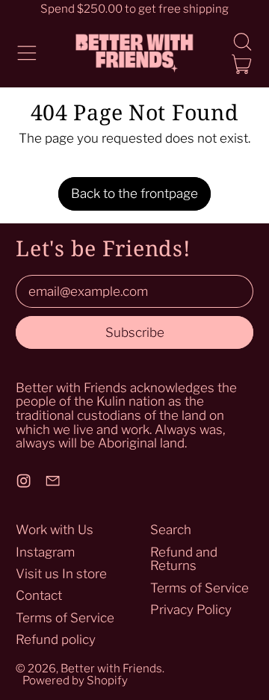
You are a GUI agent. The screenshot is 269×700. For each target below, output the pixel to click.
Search (170, 529)
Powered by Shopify (75, 680)
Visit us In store (61, 573)
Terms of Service (65, 617)
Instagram (45, 552)
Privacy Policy (191, 609)
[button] (242, 42)
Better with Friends (111, 668)
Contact (39, 595)
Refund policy (56, 639)
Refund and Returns (183, 559)
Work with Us (54, 529)
